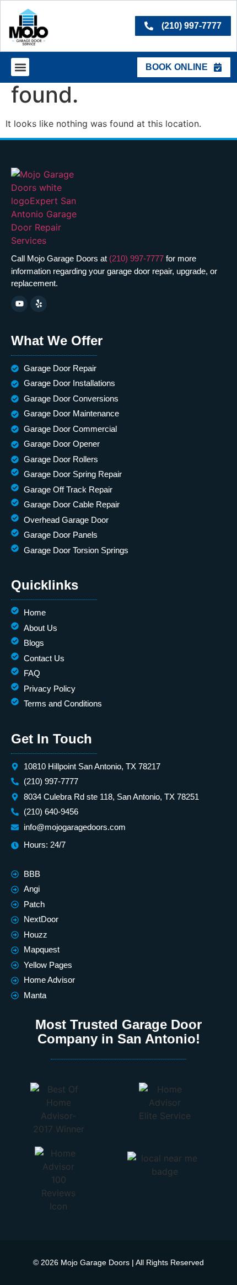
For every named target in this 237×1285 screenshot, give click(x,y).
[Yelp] (38, 304)
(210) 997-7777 (136, 258)
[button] (20, 67)
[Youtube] (19, 304)
